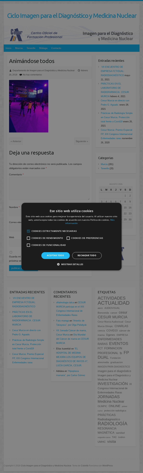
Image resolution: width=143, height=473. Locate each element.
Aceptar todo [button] (55, 255)
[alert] (71, 236)
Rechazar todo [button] (87, 255)
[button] (71, 264)
